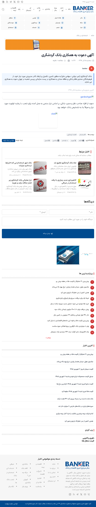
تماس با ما (51, 472)
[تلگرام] (10, 1)
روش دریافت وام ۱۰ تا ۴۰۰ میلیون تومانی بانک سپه (72, 309)
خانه (69, 9)
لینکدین (55, 141)
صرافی (12, 464)
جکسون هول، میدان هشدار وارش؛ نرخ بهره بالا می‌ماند (70, 287)
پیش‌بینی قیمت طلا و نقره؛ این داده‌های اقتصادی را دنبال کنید (68, 320)
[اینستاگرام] (3, 1)
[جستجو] (3, 9)
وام (19, 9)
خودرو (39, 478)
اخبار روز (61, 9)
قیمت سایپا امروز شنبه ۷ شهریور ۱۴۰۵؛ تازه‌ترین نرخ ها (75, 384)
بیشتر (49, 338)
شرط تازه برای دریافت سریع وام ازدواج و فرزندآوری (72, 298)
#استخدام (82, 135)
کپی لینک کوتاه (7, 141)
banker (84, 68)
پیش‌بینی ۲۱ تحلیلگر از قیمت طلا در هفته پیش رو (72, 281)
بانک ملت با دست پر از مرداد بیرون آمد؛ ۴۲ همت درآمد (75, 399)
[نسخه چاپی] (68, 60)
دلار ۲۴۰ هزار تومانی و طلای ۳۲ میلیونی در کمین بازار (71, 315)
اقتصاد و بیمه (13, 9)
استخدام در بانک (82, 35)
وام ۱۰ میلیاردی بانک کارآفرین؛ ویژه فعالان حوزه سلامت (70, 326)
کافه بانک (24, 468)
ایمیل (46, 141)
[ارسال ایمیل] (18, 1)
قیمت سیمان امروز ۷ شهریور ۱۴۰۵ (81, 369)
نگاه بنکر (11, 486)
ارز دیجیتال (28, 9)
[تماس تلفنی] (22, 1)
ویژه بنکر (55, 9)
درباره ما (52, 468)
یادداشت (39, 486)
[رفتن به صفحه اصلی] (83, 9)
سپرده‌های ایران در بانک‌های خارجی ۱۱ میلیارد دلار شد (75, 406)
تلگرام (80, 141)
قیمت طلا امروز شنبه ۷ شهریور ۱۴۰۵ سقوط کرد (77, 391)
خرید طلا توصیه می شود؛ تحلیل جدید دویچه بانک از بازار (69, 304)
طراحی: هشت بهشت (11, 504)
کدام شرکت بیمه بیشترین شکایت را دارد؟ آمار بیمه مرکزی (74, 413)
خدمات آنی (10, 468)
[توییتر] (14, 1)
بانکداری (47, 9)
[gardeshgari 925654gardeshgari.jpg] (48, 97)
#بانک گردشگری (71, 135)
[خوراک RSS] (7, 1)
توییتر (72, 141)
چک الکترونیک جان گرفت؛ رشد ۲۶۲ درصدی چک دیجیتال (70, 332)
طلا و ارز (38, 9)
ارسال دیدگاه (47, 234)
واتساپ (64, 141)
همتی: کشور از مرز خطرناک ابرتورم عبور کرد (75, 292)
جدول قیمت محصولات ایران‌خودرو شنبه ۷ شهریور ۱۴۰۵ (74, 376)
